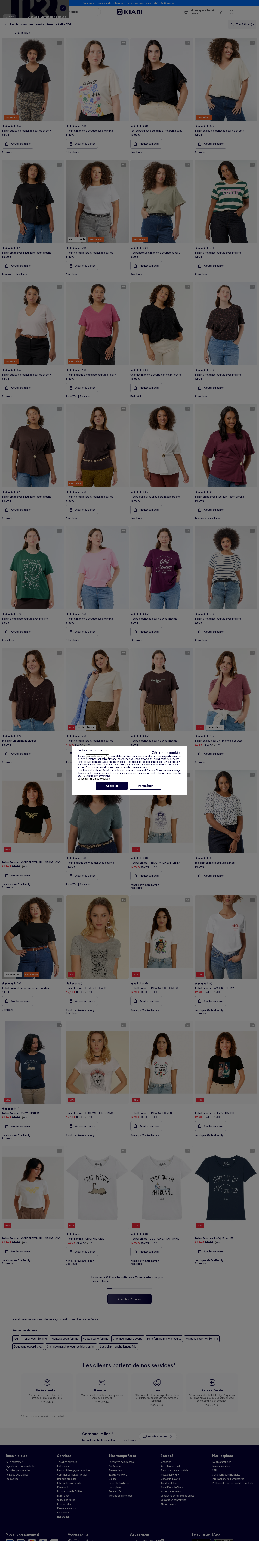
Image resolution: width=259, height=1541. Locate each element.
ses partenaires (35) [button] (97, 756)
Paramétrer (145, 785)
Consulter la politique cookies (94, 778)
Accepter (112, 785)
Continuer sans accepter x (92, 750)
